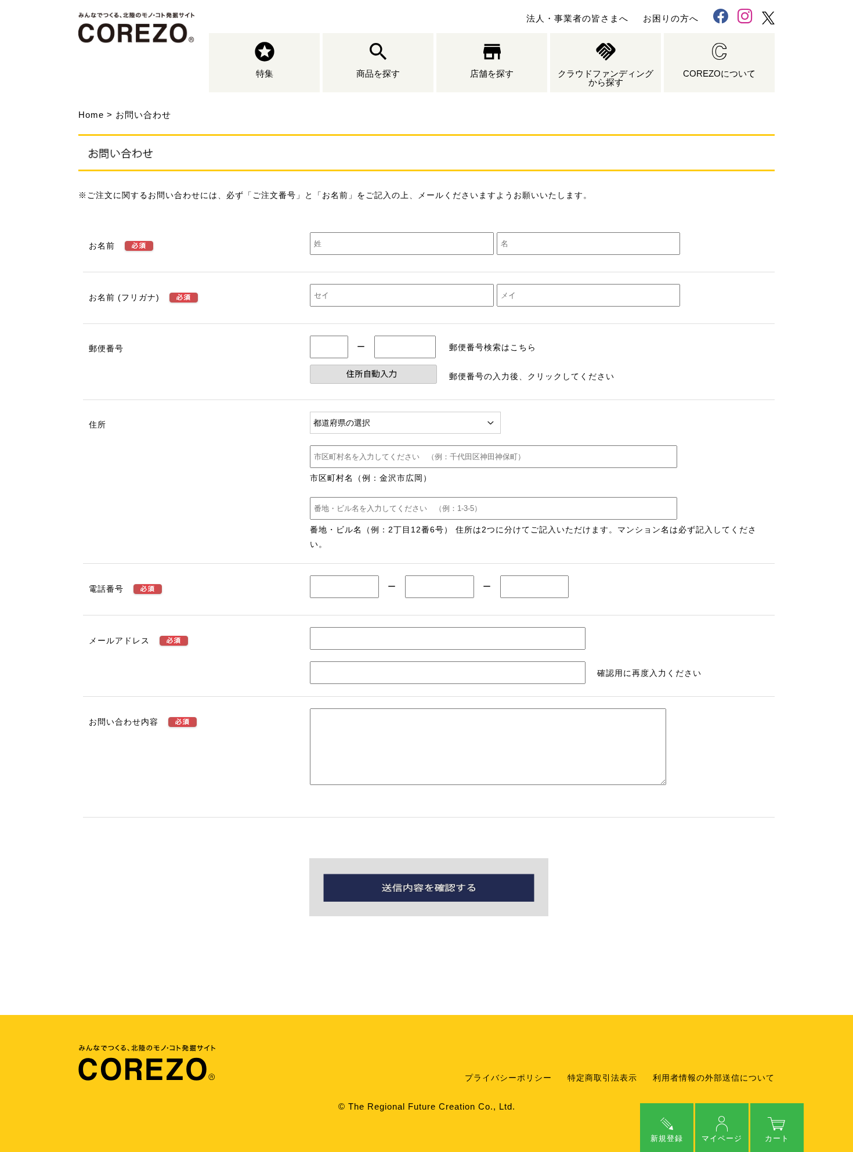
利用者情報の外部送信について (714, 1078)
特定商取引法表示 (602, 1078)
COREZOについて (719, 73)
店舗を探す (492, 73)
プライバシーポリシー (508, 1078)
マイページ (722, 1138)
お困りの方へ (671, 18)
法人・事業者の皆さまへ (577, 18)
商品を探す (378, 73)
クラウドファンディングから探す (605, 78)
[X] (768, 18)
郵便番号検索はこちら (492, 347)
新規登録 (666, 1138)
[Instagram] (745, 18)
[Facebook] (720, 18)
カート (777, 1138)
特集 (264, 73)
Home (91, 115)
